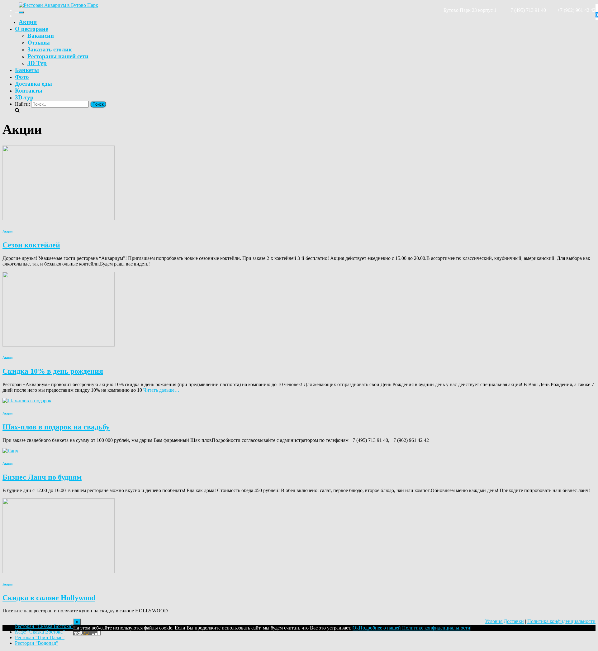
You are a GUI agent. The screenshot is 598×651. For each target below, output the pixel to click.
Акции (28, 22)
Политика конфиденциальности (561, 621)
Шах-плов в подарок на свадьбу (56, 427)
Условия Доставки (504, 621)
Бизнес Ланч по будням (42, 477)
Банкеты (27, 70)
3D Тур (37, 63)
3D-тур (24, 97)
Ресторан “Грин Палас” (39, 637)
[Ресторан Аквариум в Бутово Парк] (58, 5)
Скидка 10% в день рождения (52, 371)
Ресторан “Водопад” (36, 643)
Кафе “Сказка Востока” (40, 631)
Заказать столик (49, 49)
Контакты (28, 90)
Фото (22, 77)
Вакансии (40, 35)
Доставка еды (33, 83)
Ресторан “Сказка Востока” (44, 626)
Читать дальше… (160, 390)
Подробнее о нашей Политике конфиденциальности (414, 627)
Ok (356, 627)
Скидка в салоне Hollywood (48, 598)
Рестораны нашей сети (57, 56)
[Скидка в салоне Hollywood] (58, 571)
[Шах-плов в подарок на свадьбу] (26, 400)
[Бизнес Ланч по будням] (10, 450)
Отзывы (38, 42)
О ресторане (31, 29)
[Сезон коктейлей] (58, 218)
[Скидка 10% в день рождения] (58, 344)
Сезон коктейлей (31, 245)
